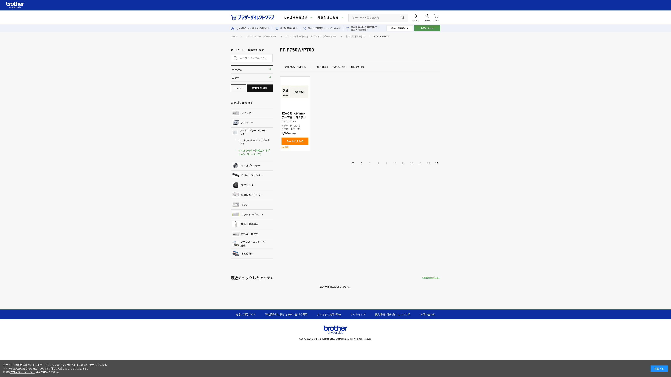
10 (394, 163)
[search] (235, 58)
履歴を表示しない (432, 277)
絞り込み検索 (259, 88)
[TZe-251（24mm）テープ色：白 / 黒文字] (295, 92)
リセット (238, 88)
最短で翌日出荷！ (288, 28)
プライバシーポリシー (22, 372)
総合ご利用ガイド (399, 28)
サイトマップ (358, 314)
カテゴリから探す (296, 17)
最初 (352, 163)
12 (411, 163)
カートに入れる (295, 141)
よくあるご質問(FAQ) (329, 314)
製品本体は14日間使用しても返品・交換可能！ (365, 28)
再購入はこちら (328, 17)
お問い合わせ (427, 28)
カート (436, 20)
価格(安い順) (339, 67)
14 (428, 163)
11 (403, 163)
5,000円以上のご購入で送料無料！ (252, 28)
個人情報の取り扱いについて (391, 314)
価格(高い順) (357, 67)
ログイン (416, 20)
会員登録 (427, 20)
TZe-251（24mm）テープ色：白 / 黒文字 (294, 117)
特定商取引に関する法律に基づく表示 (286, 314)
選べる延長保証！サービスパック (324, 28)
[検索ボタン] (402, 17)
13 (420, 163)
